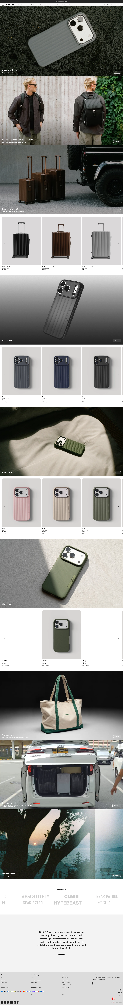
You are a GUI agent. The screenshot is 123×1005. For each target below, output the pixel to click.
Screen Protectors (41, 4)
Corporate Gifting (5, 987)
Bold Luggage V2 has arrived (61, 1)
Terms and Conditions (36, 980)
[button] (3, 5)
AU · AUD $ (106, 4)
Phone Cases (21, 4)
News (2, 977)
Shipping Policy (65, 977)
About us (33, 977)
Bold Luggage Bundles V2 (61, 4)
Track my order (65, 987)
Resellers (3, 985)
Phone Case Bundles (30, 4)
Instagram (33, 995)
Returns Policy (65, 980)
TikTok (63, 995)
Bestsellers (3, 980)
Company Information (36, 987)
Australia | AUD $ (119, 995)
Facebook (3, 995)
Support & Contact (66, 982)
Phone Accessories (73, 4)
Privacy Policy (34, 982)
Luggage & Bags (50, 4)
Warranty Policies (35, 985)
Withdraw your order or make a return (71, 985)
